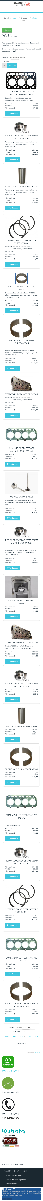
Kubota (8, 30)
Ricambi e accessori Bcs (14, 1176)
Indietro (13, 1036)
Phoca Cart (37, 1052)
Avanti (31, 1036)
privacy (4, 1199)
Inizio (7, 1036)
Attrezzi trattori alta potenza (16, 1180)
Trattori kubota (11, 1184)
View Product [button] (13, 114)
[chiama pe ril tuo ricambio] (8, 1062)
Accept (9, 1199)
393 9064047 (10, 1071)
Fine (36, 1036)
